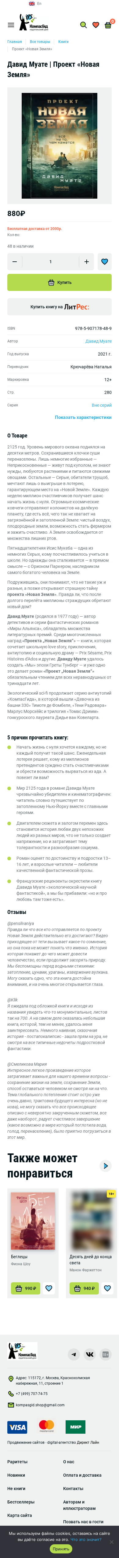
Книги (63, 42)
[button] (25, 1288)
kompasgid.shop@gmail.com (40, 1405)
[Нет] (111, 1542)
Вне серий (102, 405)
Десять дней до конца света (91, 1260)
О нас (68, 1461)
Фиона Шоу (21, 1264)
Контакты (73, 1488)
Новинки (16, 1475)
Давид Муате (98, 341)
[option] (59, 145)
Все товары (40, 42)
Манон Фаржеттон (86, 1270)
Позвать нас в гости (83, 1521)
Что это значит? (86, 1539)
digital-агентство (61, 1442)
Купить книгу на (47, 306)
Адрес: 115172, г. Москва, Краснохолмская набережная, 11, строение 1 (53, 1381)
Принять (61, 1548)
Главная (14, 42)
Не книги (16, 1488)
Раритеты (17, 1461)
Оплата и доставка (82, 1475)
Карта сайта (19, 1515)
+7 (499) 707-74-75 (32, 1394)
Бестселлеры (20, 1502)
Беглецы (19, 1256)
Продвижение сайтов (26, 1442)
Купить (64, 282)
